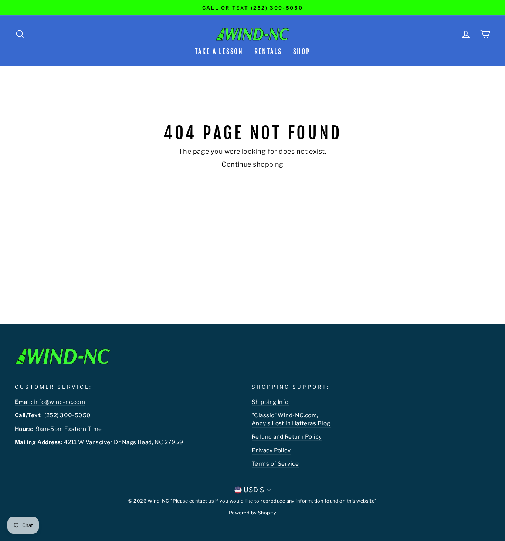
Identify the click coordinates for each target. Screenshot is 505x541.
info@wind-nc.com (50, 401)
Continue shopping (252, 164)
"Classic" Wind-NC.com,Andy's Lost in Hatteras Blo (289, 419)
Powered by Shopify (252, 513)
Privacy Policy (271, 450)
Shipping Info (270, 401)
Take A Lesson (219, 51)
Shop (302, 51)
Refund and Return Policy (287, 436)
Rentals (268, 51)
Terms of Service (275, 463)
